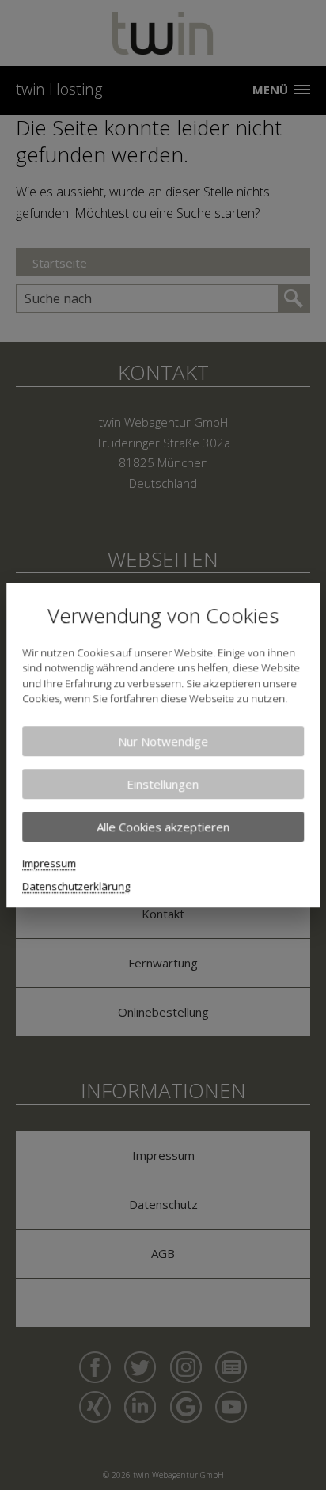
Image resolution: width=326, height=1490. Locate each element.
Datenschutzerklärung (76, 886)
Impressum (49, 863)
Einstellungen (163, 784)
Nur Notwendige (163, 741)
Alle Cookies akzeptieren (163, 826)
